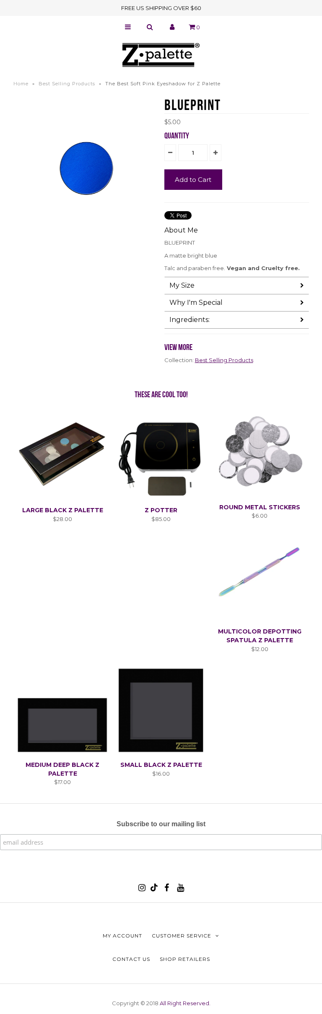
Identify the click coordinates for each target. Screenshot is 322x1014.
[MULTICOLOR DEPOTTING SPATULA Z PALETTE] (259, 619)
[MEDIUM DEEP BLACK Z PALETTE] (62, 751)
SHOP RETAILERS (185, 959)
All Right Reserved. (185, 1003)
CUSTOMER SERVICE (181, 935)
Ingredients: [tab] (189, 320)
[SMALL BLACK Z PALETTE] (161, 751)
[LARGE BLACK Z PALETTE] (62, 497)
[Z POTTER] (161, 497)
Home (21, 84)
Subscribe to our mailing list (161, 824)
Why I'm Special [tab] (196, 302)
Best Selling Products (67, 84)
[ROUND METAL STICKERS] (259, 494)
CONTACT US (131, 959)
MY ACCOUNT (122, 935)
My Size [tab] (182, 285)
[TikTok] (154, 889)
